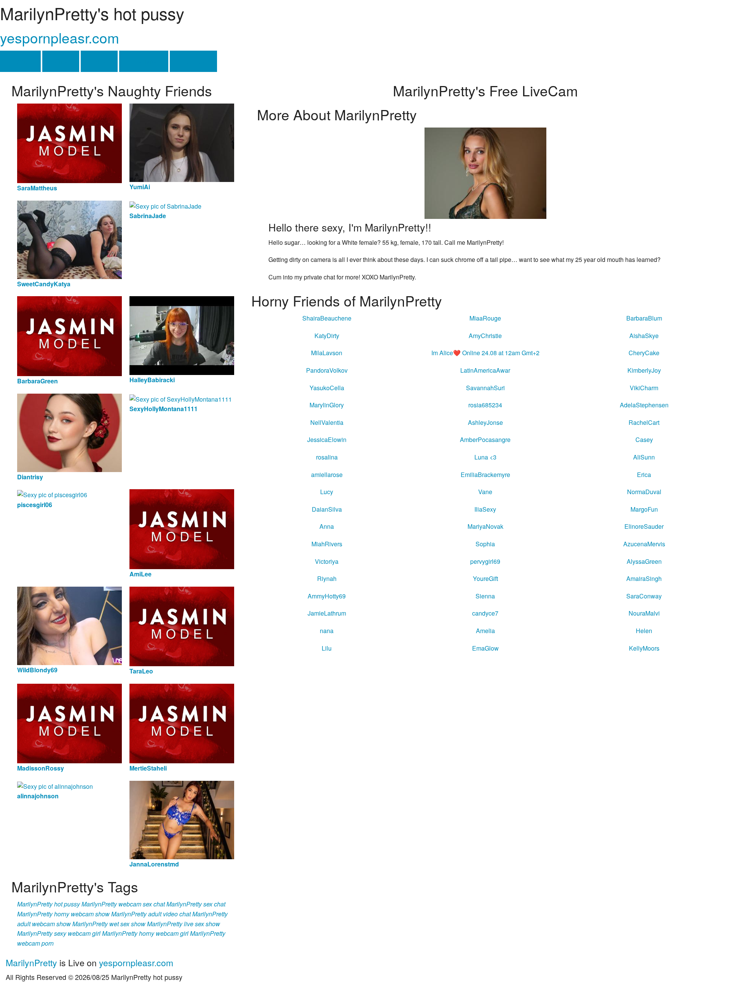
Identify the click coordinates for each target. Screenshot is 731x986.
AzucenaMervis (644, 543)
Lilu (327, 648)
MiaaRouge (485, 318)
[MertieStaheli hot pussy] (181, 722)
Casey (644, 439)
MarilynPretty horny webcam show (63, 913)
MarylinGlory (327, 404)
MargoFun (644, 509)
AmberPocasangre (485, 439)
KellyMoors (644, 648)
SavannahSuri (485, 387)
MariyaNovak (485, 526)
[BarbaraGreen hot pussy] (69, 335)
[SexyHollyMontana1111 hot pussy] (180, 398)
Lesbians (143, 61)
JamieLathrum (327, 613)
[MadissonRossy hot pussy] (69, 722)
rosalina (327, 457)
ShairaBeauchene (326, 318)
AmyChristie (485, 335)
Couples (193, 61)
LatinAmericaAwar (485, 370)
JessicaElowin (326, 439)
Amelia (485, 630)
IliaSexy (485, 509)
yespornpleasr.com (59, 37)
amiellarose (327, 474)
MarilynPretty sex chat (195, 904)
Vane (485, 491)
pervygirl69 (485, 561)
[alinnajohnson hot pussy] (55, 785)
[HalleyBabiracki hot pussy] (181, 334)
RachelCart (644, 422)
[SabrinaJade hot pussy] (165, 205)
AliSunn (644, 457)
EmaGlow (485, 648)
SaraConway (644, 596)
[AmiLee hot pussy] (181, 528)
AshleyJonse (485, 422)
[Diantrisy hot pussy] (69, 432)
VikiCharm (644, 387)
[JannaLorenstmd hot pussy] (181, 819)
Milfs (99, 61)
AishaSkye (644, 335)
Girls (60, 61)
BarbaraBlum (644, 318)
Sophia (485, 543)
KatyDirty (326, 335)
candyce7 (485, 613)
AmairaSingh (644, 578)
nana (327, 630)
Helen (644, 630)
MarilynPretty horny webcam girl (145, 933)
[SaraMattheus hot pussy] (69, 142)
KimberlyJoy (644, 370)
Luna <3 (485, 457)
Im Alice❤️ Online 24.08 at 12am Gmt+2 (485, 352)
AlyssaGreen (644, 561)
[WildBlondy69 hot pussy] (69, 625)
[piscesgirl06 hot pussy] (52, 494)
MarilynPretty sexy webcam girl (59, 933)
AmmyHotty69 (327, 596)
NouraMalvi (644, 613)
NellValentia (326, 422)
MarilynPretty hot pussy (48, 904)
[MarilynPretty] (485, 172)
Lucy (326, 491)
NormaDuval (644, 491)
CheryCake (644, 352)
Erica (644, 474)
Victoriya (326, 561)
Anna (326, 526)
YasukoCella (327, 387)
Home (20, 61)
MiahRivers (326, 543)
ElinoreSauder (644, 526)
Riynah (327, 578)
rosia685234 (485, 404)
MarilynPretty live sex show (183, 923)
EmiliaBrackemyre (485, 474)
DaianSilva (327, 509)
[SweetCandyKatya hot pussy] (69, 239)
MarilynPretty (31, 962)
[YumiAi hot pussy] (181, 141)
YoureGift (485, 578)
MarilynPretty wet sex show (108, 923)
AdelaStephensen (644, 404)
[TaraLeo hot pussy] (181, 625)
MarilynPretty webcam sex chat (123, 904)
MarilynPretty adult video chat (151, 913)
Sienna (485, 596)
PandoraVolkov (327, 370)
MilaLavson (326, 352)
